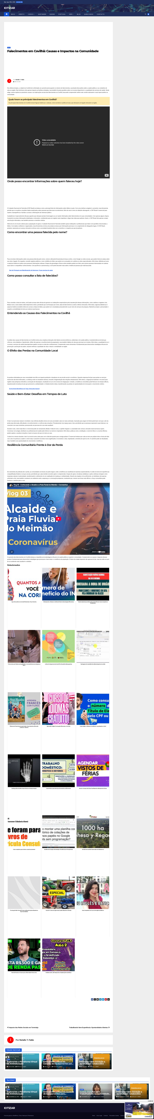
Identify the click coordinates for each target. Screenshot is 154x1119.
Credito (21, 14)
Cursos (31, 14)
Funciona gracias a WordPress (11, 1115)
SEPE (71, 14)
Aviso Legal (99, 1115)
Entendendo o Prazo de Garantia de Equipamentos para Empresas (58, 1064)
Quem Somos (88, 14)
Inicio (13, 14)
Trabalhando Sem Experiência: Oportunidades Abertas (88, 1027)
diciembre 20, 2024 (14, 1096)
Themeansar (31, 1115)
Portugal (62, 14)
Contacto (101, 14)
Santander (42, 14)
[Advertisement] (58, 33)
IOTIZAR (9, 8)
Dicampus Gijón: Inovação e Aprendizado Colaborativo (92, 1063)
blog (9, 47)
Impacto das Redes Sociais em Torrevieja (23, 1027)
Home (93, 1115)
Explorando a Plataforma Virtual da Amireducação (22, 1063)
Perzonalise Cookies (114, 1115)
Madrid (52, 14)
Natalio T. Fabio (20, 79)
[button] (145, 14)
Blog (79, 14)
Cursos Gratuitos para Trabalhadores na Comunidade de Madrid (94, 1094)
